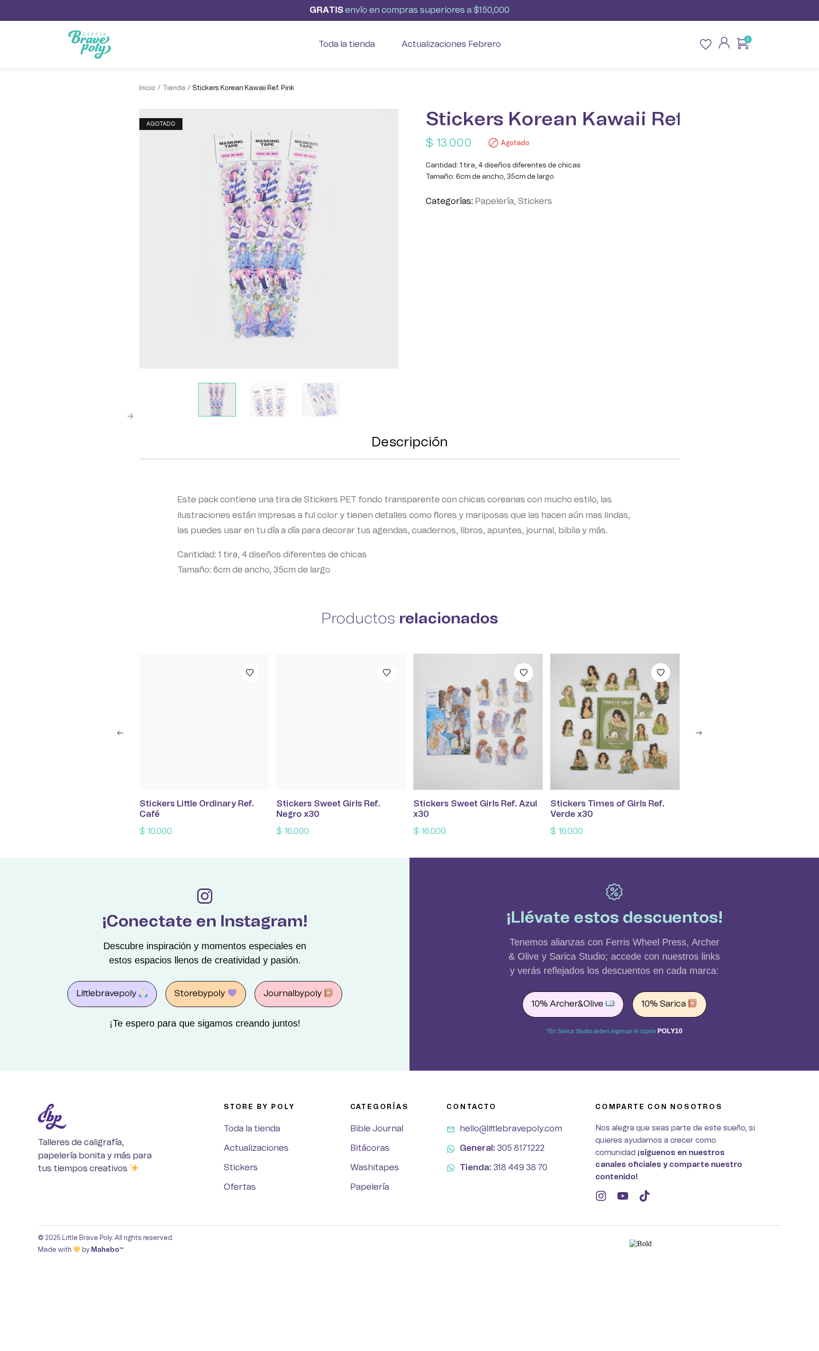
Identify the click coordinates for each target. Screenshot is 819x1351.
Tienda (174, 88)
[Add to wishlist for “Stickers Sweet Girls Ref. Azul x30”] (523, 672)
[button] (120, 733)
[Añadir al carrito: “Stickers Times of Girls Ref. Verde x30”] (615, 722)
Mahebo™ (107, 1250)
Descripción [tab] (410, 442)
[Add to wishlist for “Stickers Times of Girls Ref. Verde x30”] (660, 672)
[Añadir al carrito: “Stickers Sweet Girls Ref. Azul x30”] (478, 722)
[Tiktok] (644, 1196)
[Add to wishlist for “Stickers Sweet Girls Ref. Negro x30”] (386, 672)
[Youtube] (622, 1196)
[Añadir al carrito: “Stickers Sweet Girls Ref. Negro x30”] (341, 722)
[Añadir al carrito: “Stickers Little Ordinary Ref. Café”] (204, 722)
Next (129, 416)
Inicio (147, 88)
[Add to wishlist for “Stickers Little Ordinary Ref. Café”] (249, 672)
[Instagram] (601, 1196)
